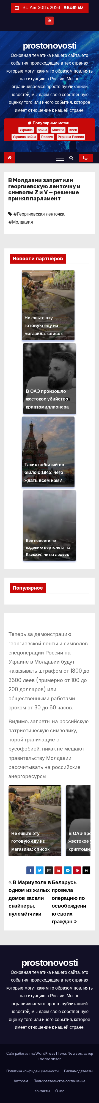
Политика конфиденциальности (32, 1071)
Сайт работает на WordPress (31, 1053)
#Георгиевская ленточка (38, 214)
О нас (60, 1091)
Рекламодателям (78, 1071)
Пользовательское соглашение (59, 1081)
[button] (73, 158)
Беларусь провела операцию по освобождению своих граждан (69, 902)
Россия (47, 136)
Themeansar (49, 1059)
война (42, 130)
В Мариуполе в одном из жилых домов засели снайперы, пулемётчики (30, 898)
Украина (26, 130)
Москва (58, 130)
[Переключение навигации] (60, 157)
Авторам (21, 1081)
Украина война (24, 136)
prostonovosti (49, 46)
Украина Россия (71, 136)
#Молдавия (20, 222)
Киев (73, 130)
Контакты (42, 1091)
